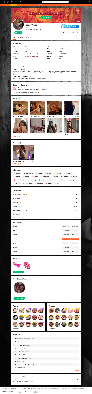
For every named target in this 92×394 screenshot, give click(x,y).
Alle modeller (4, 5)
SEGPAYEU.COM (31, 388)
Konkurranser (36, 5)
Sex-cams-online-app (48, 5)
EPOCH (25, 388)
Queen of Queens (41, 87)
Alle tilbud (28, 5)
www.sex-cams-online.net (16, 388)
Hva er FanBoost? (75, 29)
